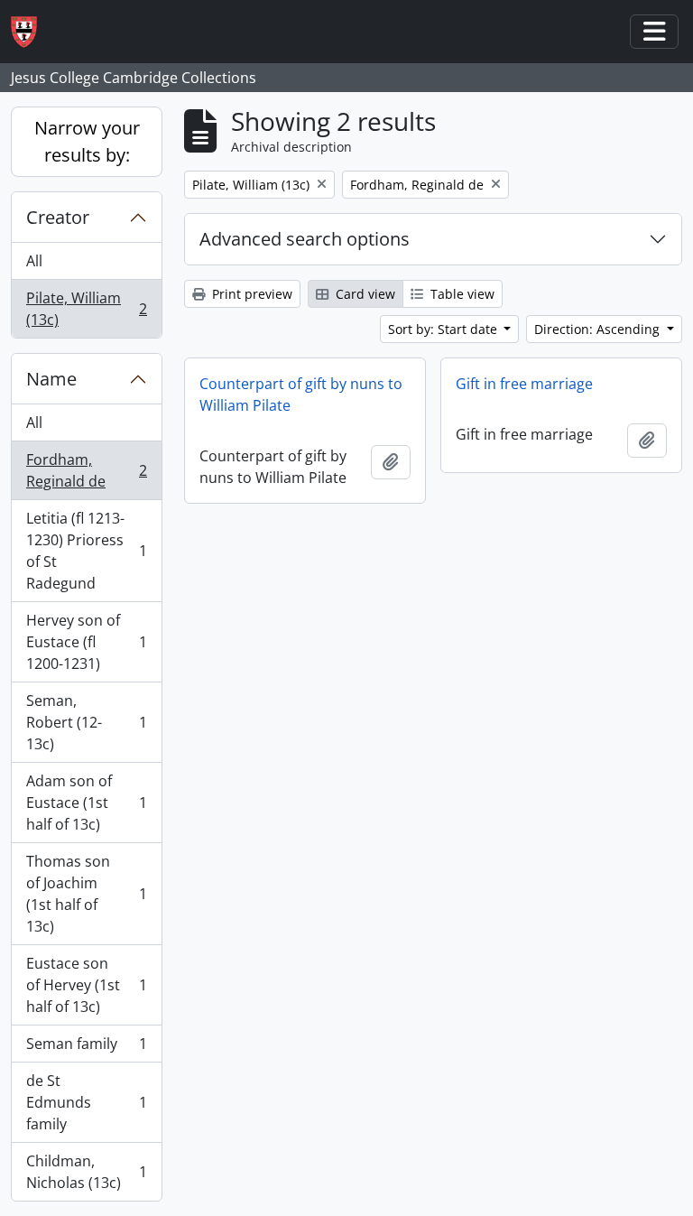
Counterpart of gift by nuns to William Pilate (300, 394)
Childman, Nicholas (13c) (86, 1172)
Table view (460, 293)
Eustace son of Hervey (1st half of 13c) (86, 984)
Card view (363, 293)
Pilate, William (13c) (86, 309)
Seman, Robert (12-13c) (86, 722)
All (34, 261)
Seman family (86, 1048)
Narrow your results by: (87, 141)
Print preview (250, 293)
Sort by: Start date (444, 329)
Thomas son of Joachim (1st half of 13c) (86, 893)
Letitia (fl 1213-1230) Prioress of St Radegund (86, 550)
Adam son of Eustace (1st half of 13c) (86, 802)
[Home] (31, 32)
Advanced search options (304, 239)
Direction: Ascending (598, 329)
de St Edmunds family (86, 1102)
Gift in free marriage (524, 384)
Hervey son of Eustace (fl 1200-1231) (86, 641)
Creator (57, 217)
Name (51, 379)
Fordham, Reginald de (86, 470)
